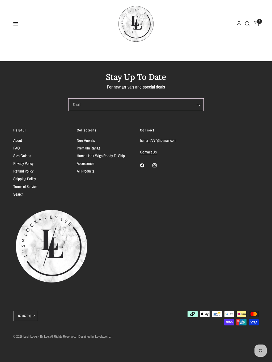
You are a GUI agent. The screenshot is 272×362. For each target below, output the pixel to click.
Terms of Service (25, 186)
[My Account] (239, 24)
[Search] (247, 24)
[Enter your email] (198, 104)
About (17, 140)
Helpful (19, 130)
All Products (85, 171)
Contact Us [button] (148, 152)
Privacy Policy (23, 163)
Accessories (85, 163)
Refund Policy (23, 171)
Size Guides (22, 155)
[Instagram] (158, 165)
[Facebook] (146, 165)
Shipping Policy (24, 179)
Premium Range (88, 148)
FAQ (16, 148)
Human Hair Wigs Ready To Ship (101, 155)
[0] (255, 24)
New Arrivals (86, 140)
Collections (87, 130)
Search (18, 194)
